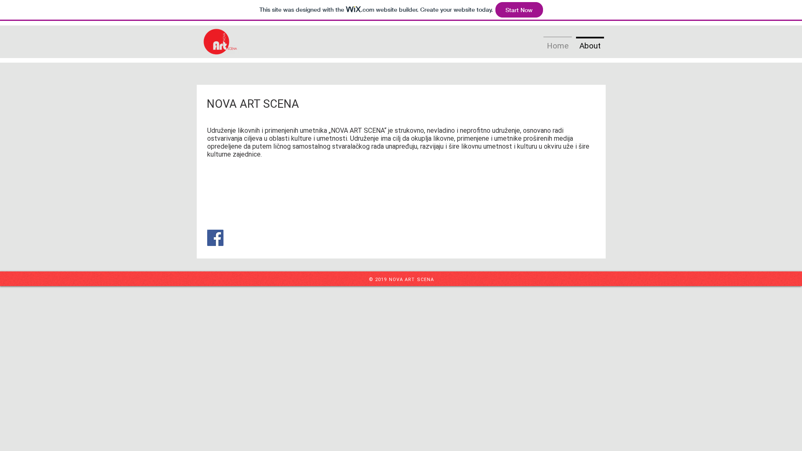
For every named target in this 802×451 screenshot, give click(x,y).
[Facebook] (215, 238)
